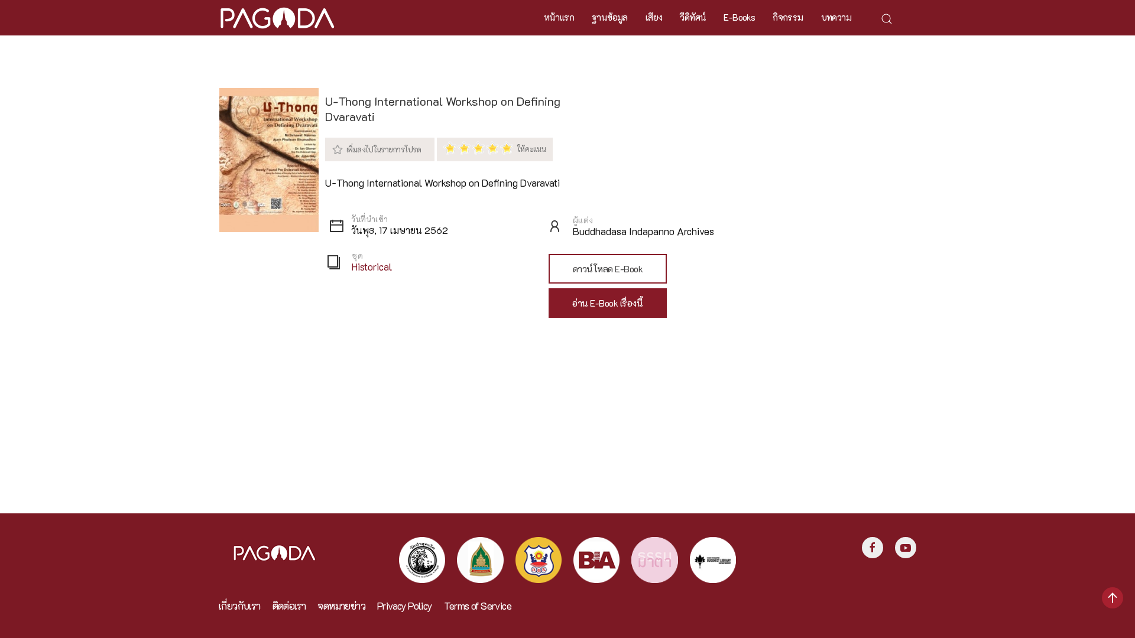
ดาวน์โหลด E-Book (608, 269)
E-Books (739, 17)
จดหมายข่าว (341, 606)
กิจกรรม (788, 17)
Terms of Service (477, 606)
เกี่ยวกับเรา (240, 606)
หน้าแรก (559, 17)
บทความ (836, 17)
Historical (372, 267)
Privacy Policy (404, 606)
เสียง (654, 17)
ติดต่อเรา (289, 606)
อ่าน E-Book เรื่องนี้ (607, 303)
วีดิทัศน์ (693, 17)
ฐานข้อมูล (610, 17)
